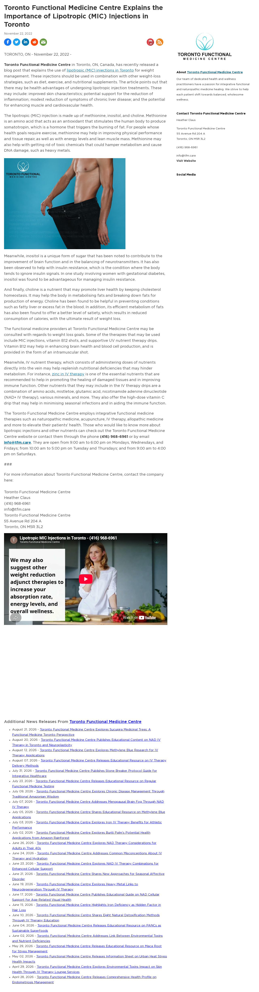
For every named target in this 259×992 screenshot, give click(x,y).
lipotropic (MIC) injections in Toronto (100, 70)
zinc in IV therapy (68, 374)
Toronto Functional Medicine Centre (105, 722)
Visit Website (186, 161)
